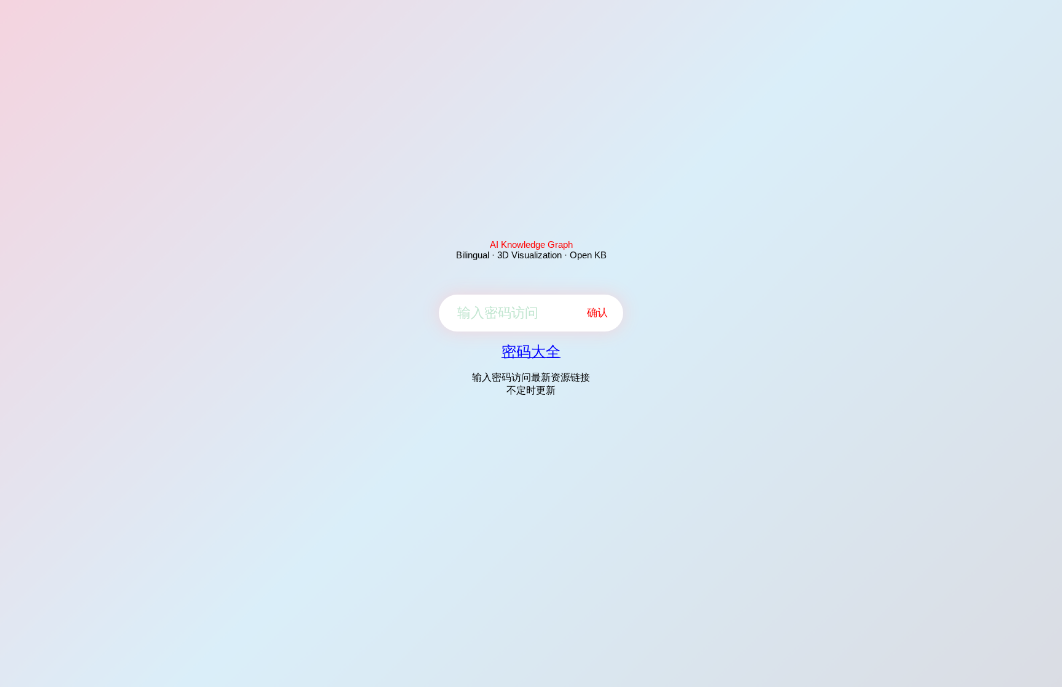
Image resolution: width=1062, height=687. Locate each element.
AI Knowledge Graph (531, 244)
